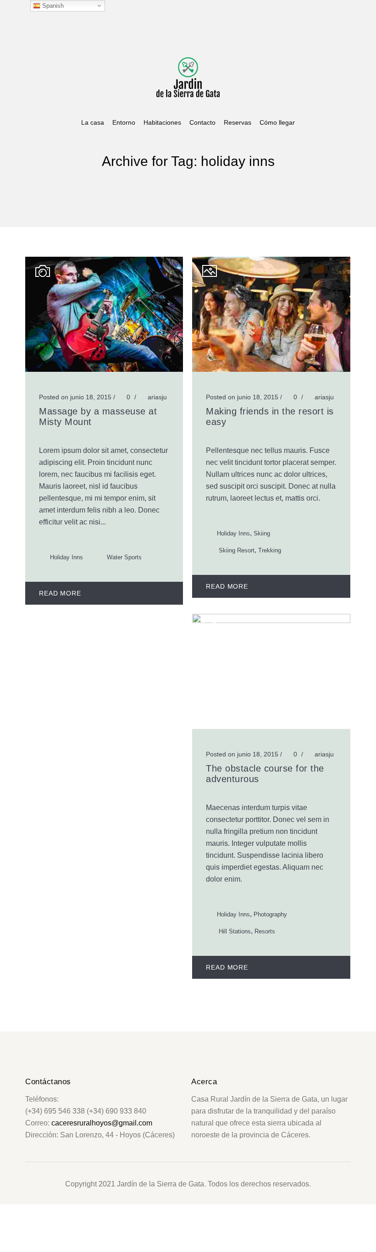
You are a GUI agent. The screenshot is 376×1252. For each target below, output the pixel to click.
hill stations (235, 931)
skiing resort (236, 550)
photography (270, 914)
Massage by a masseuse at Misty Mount (98, 416)
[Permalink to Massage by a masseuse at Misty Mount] (104, 369)
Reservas (237, 122)
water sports (124, 557)
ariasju (157, 397)
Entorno (123, 122)
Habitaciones (162, 122)
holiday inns (199, 174)
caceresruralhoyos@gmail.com (101, 1123)
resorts (264, 931)
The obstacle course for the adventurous (265, 773)
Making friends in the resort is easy (270, 416)
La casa (92, 122)
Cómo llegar (277, 122)
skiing (262, 533)
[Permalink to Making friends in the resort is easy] (271, 369)
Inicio (168, 174)
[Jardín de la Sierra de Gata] (188, 76)
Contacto (202, 122)
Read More (60, 593)
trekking (269, 550)
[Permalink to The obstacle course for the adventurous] (271, 620)
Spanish (52, 5)
